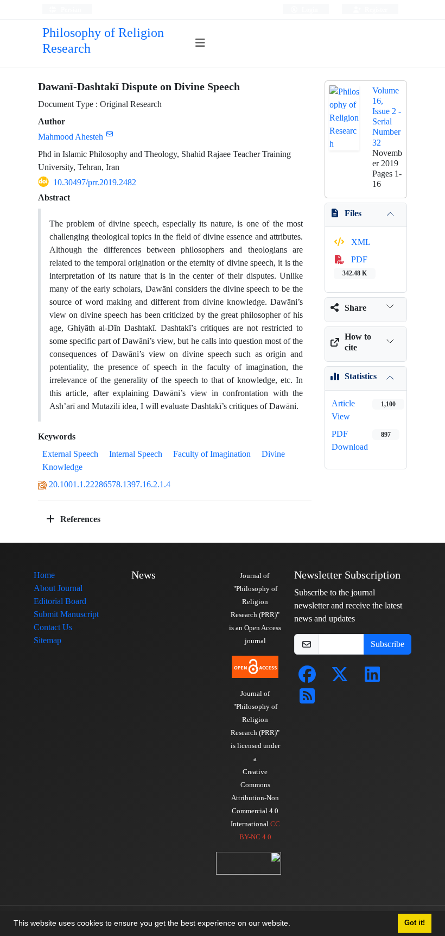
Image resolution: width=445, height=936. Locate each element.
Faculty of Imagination (212, 454)
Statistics (361, 376)
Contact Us (53, 627)
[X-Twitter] (340, 678)
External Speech (70, 454)
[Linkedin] (372, 678)
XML (360, 242)
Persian (70, 9)
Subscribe (387, 644)
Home (44, 575)
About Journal (58, 588)
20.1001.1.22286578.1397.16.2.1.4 (109, 484)
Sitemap (47, 640)
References (79, 519)
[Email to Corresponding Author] (109, 134)
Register (375, 9)
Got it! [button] (414, 923)
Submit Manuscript (66, 614)
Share (355, 308)
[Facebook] (307, 678)
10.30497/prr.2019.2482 (94, 182)
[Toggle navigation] (200, 43)
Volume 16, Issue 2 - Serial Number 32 (386, 116)
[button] (294, 924)
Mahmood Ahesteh (70, 136)
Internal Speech (135, 454)
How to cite (358, 341)
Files (353, 213)
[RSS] (307, 699)
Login (309, 9)
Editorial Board (60, 601)
